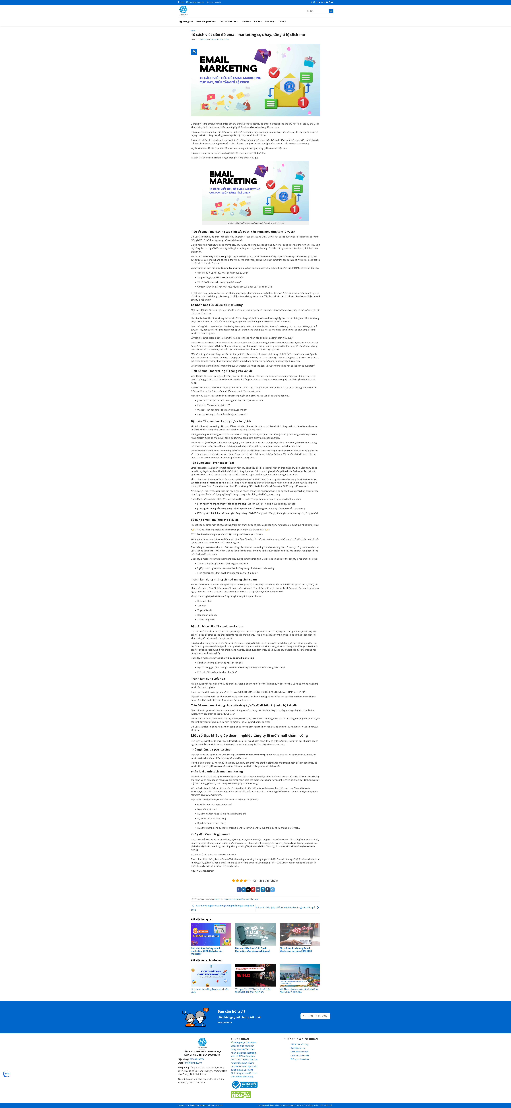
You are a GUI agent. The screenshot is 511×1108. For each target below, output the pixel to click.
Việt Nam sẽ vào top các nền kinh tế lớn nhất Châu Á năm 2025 (299, 990)
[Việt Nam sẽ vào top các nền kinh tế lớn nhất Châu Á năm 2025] (300, 975)
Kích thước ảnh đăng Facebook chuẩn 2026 (209, 990)
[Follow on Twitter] (319, 2)
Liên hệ (282, 21)
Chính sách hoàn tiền (299, 1055)
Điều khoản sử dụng (299, 1044)
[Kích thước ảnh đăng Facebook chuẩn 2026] (211, 975)
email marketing (230, 899)
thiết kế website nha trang (247, 899)
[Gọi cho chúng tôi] (324, 2)
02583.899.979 (197, 1059)
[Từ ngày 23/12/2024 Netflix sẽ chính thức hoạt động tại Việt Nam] (255, 975)
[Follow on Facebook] (311, 2)
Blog (193, 31)
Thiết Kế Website (227, 21)
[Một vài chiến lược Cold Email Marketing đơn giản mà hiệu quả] (255, 934)
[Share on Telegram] (272, 889)
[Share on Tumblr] (267, 889)
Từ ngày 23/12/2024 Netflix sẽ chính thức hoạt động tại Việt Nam (253, 990)
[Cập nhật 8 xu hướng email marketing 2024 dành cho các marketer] (211, 934)
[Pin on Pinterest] (253, 889)
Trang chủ (188, 21)
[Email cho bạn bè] (248, 889)
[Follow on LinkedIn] (329, 2)
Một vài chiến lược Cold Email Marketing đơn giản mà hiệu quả (252, 949)
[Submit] (331, 11)
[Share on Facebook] (239, 889)
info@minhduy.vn (193, 1062)
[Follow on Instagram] (314, 2)
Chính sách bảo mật (299, 1051)
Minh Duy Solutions (220, 40)
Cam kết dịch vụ (297, 1048)
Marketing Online (205, 21)
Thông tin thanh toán (299, 1059)
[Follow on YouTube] (332, 2)
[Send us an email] (322, 2)
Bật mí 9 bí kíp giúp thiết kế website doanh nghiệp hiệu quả (286, 907)
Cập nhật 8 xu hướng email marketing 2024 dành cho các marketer (206, 951)
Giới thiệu (270, 21)
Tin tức (245, 21)
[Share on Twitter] (243, 889)
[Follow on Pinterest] (327, 2)
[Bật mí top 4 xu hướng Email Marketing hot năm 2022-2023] (300, 934)
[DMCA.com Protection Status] (241, 1094)
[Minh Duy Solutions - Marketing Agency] (198, 11)
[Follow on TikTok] (317, 2)
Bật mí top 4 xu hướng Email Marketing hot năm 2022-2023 (296, 949)
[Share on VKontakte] (258, 889)
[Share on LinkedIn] (263, 889)
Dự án (257, 21)
